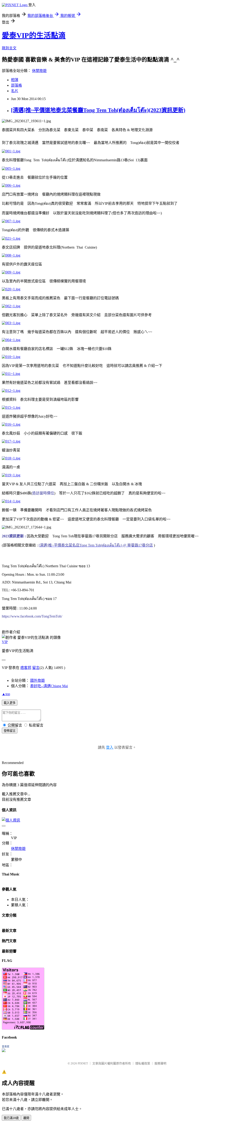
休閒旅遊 (39, 71)
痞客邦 (25, 668)
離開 (26, 1118)
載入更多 (10, 703)
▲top (6, 694)
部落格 (16, 85)
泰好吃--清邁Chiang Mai (49, 686)
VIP (5, 642)
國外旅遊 (37, 680)
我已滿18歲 (11, 1118)
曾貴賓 (5, 1046)
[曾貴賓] (3, 1051)
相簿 (14, 80)
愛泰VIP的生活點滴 (34, 35)
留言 (36, 668)
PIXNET (83, 1063)
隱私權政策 (142, 1063)
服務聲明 (160, 1063)
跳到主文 (9, 48)
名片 (14, 91)
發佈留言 (10, 730)
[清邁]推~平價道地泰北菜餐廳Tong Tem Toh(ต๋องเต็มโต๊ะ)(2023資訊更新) (98, 110)
